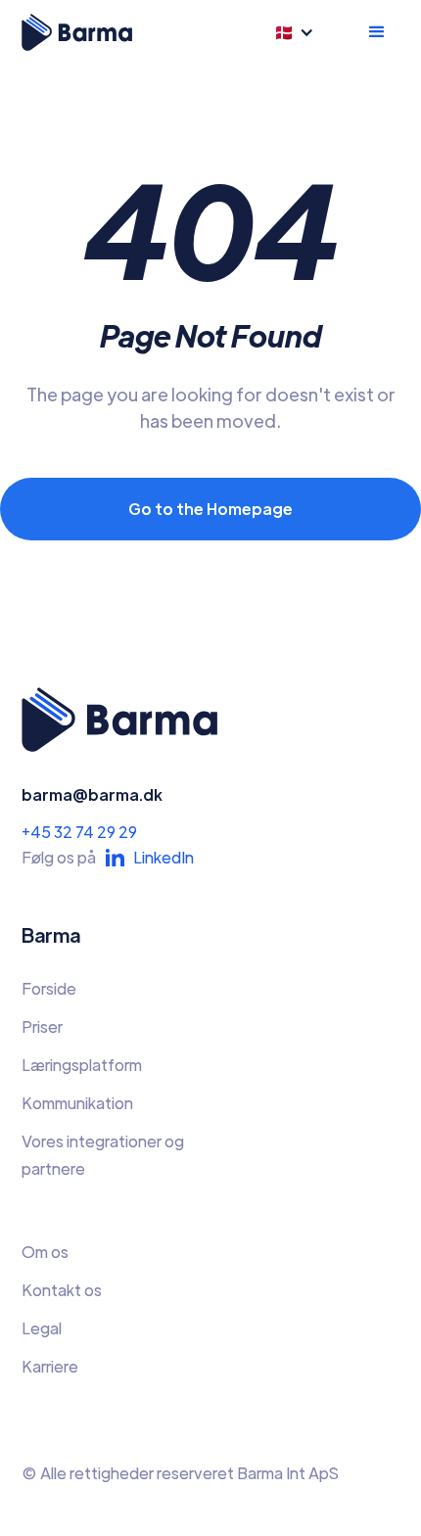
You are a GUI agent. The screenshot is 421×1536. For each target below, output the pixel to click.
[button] (301, 32)
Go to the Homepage (210, 508)
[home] (77, 32)
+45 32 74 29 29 (79, 831)
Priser (42, 1026)
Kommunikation (77, 1103)
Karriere (50, 1366)
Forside (49, 988)
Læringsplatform (82, 1064)
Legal (42, 1328)
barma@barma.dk (92, 794)
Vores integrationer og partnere (103, 1155)
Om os (45, 1251)
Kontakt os (62, 1290)
